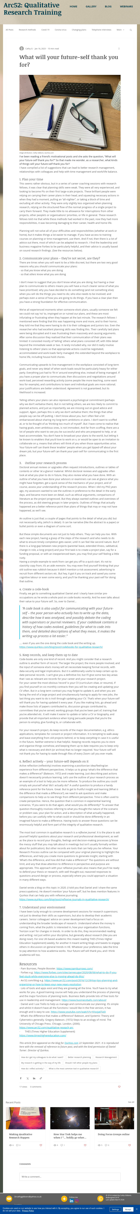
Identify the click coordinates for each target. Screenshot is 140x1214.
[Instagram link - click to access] (77, 1201)
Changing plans (79, 29)
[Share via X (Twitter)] (27, 1078)
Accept (128, 1209)
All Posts (9, 29)
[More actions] (119, 48)
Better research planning (79, 1057)
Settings (115, 1209)
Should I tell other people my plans (81, 1063)
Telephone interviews (101, 29)
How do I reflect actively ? (32, 1068)
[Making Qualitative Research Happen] (25, 1118)
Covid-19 (45, 29)
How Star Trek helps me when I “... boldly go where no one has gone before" (69, 1136)
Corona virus (60, 29)
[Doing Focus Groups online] (114, 1118)
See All (131, 1102)
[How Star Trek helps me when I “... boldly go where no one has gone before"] (70, 1118)
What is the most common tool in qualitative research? (74, 1068)
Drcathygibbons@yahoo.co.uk (27, 1196)
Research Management (106, 1057)
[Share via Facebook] (20, 1078)
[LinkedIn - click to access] (71, 1201)
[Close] (136, 1209)
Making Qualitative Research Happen (20, 1136)
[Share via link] (41, 1078)
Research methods (27, 29)
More (119, 29)
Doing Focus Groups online (113, 1134)
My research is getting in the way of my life (41, 1063)
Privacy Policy (28, 1210)
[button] (91, 6)
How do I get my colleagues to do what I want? (42, 1057)
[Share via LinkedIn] (34, 1078)
